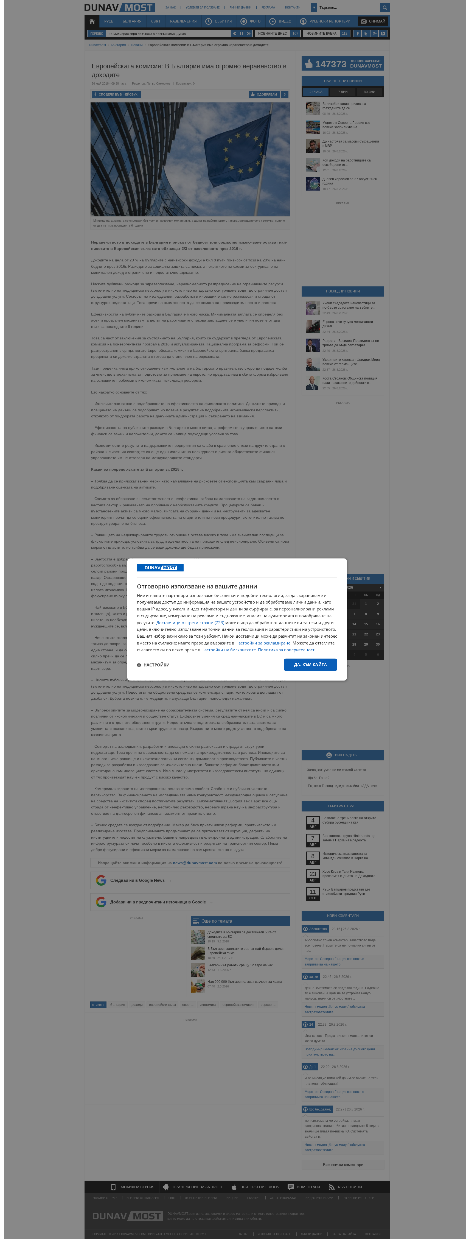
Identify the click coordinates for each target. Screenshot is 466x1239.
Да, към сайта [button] (310, 664)
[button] (153, 665)
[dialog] (237, 619)
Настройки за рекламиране (262, 643)
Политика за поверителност (286, 649)
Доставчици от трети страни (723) (190, 622)
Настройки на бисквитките (228, 649)
